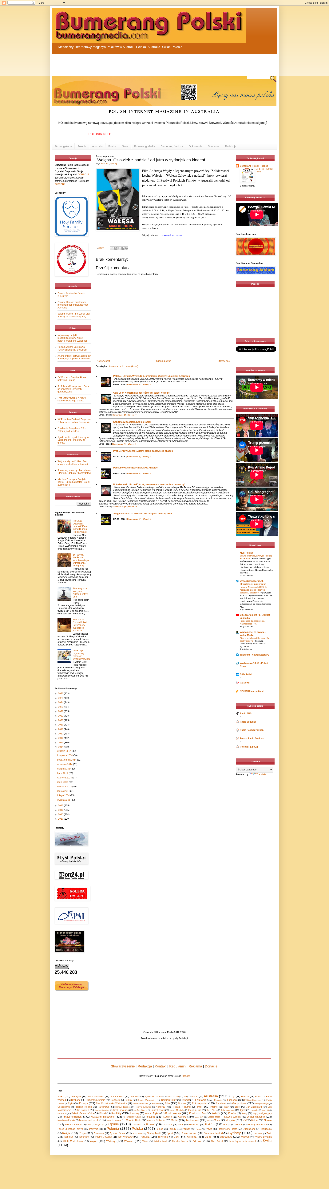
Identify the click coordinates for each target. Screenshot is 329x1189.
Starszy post (224, 361)
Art (185, 1096)
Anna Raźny (173, 1096)
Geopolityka (239, 1103)
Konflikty (116, 1113)
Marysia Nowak (114, 1120)
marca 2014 (63, 791)
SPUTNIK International (252, 691)
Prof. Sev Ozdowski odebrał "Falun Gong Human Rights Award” (80, 526)
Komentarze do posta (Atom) (123, 366)
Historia (160, 1106)
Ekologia (218, 1100)
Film (103, 163)
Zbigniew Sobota (180, 1141)
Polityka (93, 1128)
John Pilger (212, 1110)
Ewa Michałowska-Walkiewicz (111, 1103)
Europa (83, 1103)
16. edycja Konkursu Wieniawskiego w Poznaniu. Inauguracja (81, 560)
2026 (61, 693)
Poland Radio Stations (252, 738)
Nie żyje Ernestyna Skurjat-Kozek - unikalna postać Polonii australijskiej (73, 482)
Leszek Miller (214, 1117)
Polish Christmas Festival (70, 1129)
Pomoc (159, 1129)
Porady (172, 1129)
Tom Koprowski (126, 1136)
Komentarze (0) (134, 384)
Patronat (168, 1124)
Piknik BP (194, 1124)
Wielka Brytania (263, 1136)
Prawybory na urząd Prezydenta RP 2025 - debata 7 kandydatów (74, 471)
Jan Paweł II (83, 1110)
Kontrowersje (173, 1113)
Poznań (186, 1129)
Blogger (186, 1076)
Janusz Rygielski (102, 1110)
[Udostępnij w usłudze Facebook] (123, 248)
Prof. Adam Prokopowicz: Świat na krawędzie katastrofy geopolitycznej (73, 389)
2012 (61, 810)
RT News (245, 682)
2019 (61, 724)
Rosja (82, 1133)
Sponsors (213, 146)
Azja (233, 1096)
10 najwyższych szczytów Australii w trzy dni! (81, 592)
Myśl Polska (246, 553)
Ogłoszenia (195, 146)
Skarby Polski (154, 1133)
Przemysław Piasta (227, 1129)
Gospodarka (63, 1107)
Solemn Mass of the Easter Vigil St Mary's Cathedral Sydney (73, 315)
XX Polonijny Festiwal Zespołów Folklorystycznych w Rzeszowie (74, 357)
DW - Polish (246, 674)
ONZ (88, 1124)
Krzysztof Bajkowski (102, 1116)
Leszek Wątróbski (256, 1116)
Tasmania (257, 1133)
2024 (61, 702)
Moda (217, 1120)
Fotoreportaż (200, 1103)
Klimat (102, 1113)
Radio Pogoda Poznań (252, 730)
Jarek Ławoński (121, 1110)
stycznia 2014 (64, 800)
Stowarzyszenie (123, 1066)
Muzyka (230, 1120)
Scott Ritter (137, 1133)
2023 (61, 707)
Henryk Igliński (122, 1107)
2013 (61, 805)
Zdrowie (197, 1141)
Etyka (71, 1103)
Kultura (182, 1116)
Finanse (182, 1103)
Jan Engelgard (254, 1107)
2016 (61, 738)
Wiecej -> (147, 384)
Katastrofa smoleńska (82, 1113)
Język (243, 1110)
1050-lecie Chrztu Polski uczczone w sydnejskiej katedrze (80, 625)
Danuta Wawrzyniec (146, 1100)
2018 (61, 729)
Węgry (145, 1141)
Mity (209, 1120)
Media (174, 1120)
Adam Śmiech (117, 1096)
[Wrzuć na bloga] (115, 248)
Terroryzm (84, 1136)
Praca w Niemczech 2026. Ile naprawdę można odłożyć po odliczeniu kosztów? (253, 590)
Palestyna (136, 1124)
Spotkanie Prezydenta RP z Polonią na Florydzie (71, 429)
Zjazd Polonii (217, 1141)
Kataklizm (61, 1113)
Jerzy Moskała (177, 1110)
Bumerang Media (144, 146)
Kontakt (160, 1066)
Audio (195, 1096)
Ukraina (191, 1136)
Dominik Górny (169, 1100)
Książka (150, 1116)
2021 (61, 715)
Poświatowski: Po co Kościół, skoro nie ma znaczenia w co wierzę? (149, 484)
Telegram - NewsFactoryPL (254, 654)
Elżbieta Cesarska (252, 1100)
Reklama (195, 1066)
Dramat (186, 1100)
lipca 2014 (63, 773)
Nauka (268, 1120)
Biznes (258, 1096)
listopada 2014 (65, 755)
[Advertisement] (143, 62)
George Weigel (261, 1103)
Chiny (129, 1100)
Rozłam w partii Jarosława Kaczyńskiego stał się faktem (72, 348)
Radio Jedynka (248, 722)
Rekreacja (266, 1129)
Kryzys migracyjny (262, 1113)
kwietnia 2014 (64, 786)
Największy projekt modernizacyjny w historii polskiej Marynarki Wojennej (72, 338)
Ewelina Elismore (140, 1103)
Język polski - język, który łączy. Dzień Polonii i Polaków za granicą (73, 440)
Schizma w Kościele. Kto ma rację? (132, 422)
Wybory (110, 1141)
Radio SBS (246, 713)
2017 (61, 733)
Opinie (113, 1124)
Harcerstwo (103, 1107)
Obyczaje (99, 1124)
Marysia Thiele (133, 1120)
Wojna (93, 1141)
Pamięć (150, 1124)
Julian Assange (228, 1110)
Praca (198, 1129)
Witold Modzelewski (73, 1141)
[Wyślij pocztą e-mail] (112, 248)
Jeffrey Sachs (140, 1110)
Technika (68, 1136)
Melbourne (192, 1120)
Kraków (232, 1113)
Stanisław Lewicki (213, 1133)
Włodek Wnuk (160, 1141)
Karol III (265, 1110)
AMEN (60, 1096)
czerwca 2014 (64, 777)
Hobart (176, 1107)
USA (176, 1136)
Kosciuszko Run (197, 1113)
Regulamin (177, 1066)
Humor (187, 1107)
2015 (61, 742)
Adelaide (134, 1096)
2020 (61, 720)
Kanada (254, 1110)
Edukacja (200, 1099)
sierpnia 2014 (64, 768)
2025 (61, 698)
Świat (125, 146)
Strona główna (63, 146)
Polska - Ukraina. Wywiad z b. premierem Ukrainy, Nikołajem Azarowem (152, 376)
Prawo (208, 1129)
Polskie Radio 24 (249, 746)
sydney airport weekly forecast (256, 330)
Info (107, 163)
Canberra (116, 1100)
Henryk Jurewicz (143, 1107)
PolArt (239, 1124)
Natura (254, 1120)
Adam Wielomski (95, 1096)
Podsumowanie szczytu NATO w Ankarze (135, 467)
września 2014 (65, 764)
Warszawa (226, 1136)
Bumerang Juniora (172, 146)
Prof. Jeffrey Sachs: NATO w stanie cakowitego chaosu (143, 451)
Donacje (211, 1066)
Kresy (245, 1113)
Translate (261, 774)
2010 (61, 818)
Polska (112, 146)
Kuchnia (167, 1116)
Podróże (210, 1124)
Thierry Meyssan (103, 1136)
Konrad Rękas (152, 1113)
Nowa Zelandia (73, 1124)
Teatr (269, 1133)
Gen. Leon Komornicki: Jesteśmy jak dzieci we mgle (141, 393)
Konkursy (134, 1113)
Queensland (249, 1129)
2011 (61, 814)
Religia (66, 1133)
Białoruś (245, 1096)
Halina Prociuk (84, 1107)
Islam (226, 1107)
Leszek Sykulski (232, 1116)
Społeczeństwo (189, 1133)
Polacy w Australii (257, 1124)
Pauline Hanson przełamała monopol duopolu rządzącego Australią (73, 305)
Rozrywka (99, 1133)
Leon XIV (199, 1117)
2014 (61, 747)
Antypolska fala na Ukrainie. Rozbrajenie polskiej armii (142, 513)
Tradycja (144, 1136)
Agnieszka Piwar (153, 1096)
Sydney (113, 163)
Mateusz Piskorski (156, 1120)
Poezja (227, 1124)
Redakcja (230, 146)
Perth (181, 1124)
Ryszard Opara (117, 1133)
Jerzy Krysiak (158, 1110)
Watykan (245, 1136)
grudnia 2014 (64, 751)
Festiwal (156, 1103)
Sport (170, 1133)
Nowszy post (103, 361)
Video (208, 1136)
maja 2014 (63, 782)
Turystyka (163, 1136)
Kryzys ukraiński (72, 1116)
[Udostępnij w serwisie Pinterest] (126, 248)
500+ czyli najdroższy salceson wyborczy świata (81, 654)
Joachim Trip (194, 1110)
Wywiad (128, 1141)
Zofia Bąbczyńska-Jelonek (242, 1141)
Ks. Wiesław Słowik (132, 1117)
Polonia (81, 146)
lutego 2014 (63, 795)
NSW (245, 1120)
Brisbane (76, 1100)
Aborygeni (76, 1096)
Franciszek (221, 1103)
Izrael (237, 1107)
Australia (97, 146)
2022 (61, 711)
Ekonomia (232, 1100)
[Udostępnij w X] (119, 248)
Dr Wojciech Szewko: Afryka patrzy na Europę (71, 378)
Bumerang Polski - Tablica (254, 166)
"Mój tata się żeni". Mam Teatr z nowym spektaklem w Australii (73, 462)
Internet (214, 1107)
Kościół (216, 1113)
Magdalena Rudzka (66, 1120)
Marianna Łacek (89, 1120)
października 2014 (67, 759)
